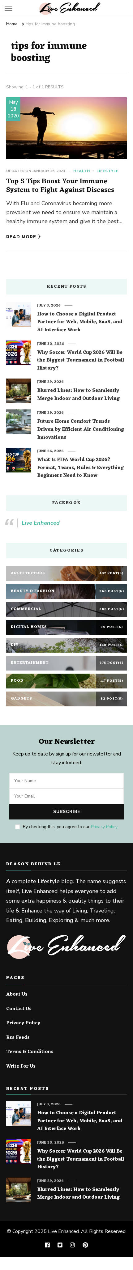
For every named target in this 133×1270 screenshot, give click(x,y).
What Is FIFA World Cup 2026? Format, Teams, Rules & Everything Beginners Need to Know (80, 468)
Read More (21, 237)
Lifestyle (107, 170)
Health (81, 170)
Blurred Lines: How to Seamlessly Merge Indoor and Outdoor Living (78, 395)
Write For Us (21, 1067)
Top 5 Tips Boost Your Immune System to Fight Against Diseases (60, 185)
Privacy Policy (104, 827)
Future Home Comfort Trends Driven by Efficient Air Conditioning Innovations (80, 430)
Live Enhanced (41, 523)
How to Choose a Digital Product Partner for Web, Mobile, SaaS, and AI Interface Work (79, 322)
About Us (17, 995)
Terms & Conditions (30, 1052)
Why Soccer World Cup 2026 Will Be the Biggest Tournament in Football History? (80, 361)
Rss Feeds (18, 1038)
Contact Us (19, 1009)
